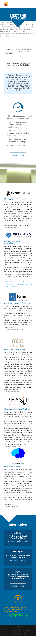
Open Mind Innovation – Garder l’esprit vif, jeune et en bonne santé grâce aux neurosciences (19, 284)
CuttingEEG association (22, 631)
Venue (14, 560)
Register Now (18, 155)
